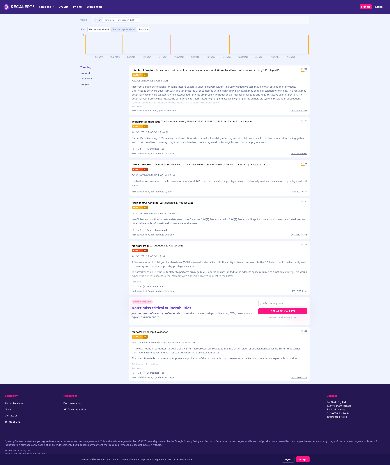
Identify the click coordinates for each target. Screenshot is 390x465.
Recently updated (99, 29)
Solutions (45, 6)
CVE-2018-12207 (299, 377)
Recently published (124, 29)
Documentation (72, 403)
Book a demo (94, 6)
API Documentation (74, 409)
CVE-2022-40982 (299, 153)
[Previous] (133, 149)
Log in (379, 6)
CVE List (63, 6)
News (8, 409)
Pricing (77, 6)
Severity (143, 29)
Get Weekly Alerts (283, 311)
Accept (303, 459)
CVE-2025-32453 (299, 110)
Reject (288, 459)
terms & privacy (184, 459)
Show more (136, 106)
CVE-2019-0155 (299, 290)
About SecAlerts (14, 403)
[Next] (144, 149)
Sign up (365, 6)
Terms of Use (12, 421)
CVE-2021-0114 (299, 191)
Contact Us (11, 415)
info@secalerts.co (337, 416)
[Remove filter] (95, 20)
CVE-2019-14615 (299, 234)
